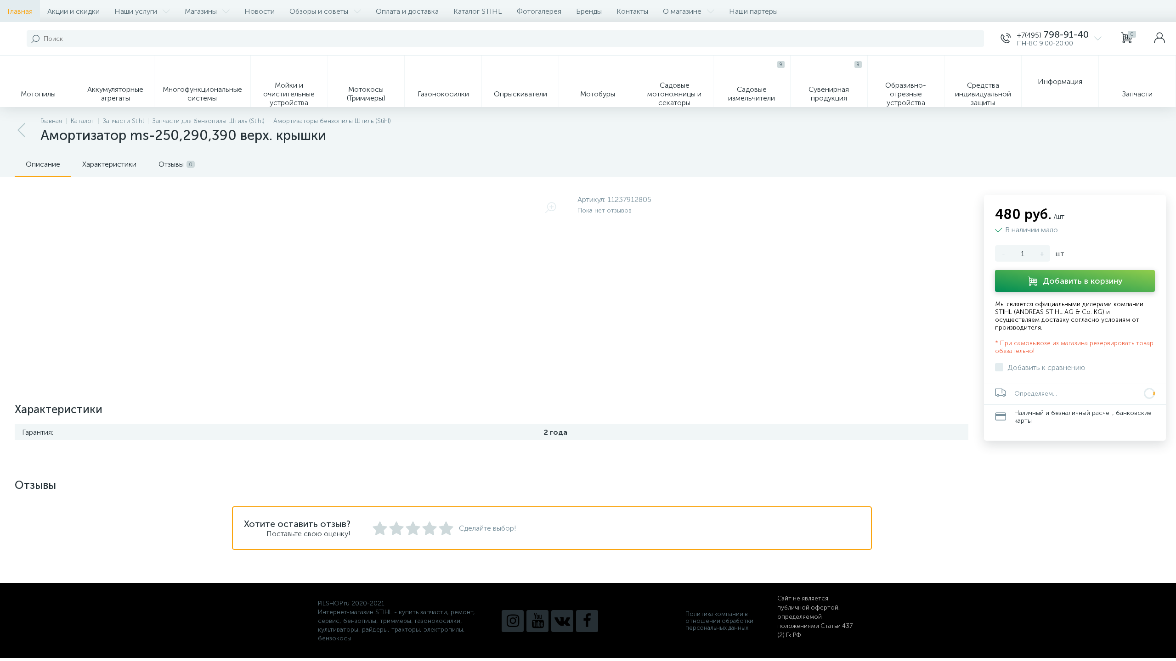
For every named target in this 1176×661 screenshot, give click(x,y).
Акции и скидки (73, 11)
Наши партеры (753, 11)
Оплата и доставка (407, 11)
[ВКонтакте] (562, 621)
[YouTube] (537, 621)
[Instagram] (513, 621)
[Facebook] (587, 621)
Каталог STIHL (477, 11)
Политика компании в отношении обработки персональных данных (719, 621)
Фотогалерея (539, 11)
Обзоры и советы (318, 11)
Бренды (589, 11)
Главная (20, 11)
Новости (259, 11)
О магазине (682, 11)
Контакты (632, 11)
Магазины (201, 11)
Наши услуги (135, 11)
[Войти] (1159, 38)
